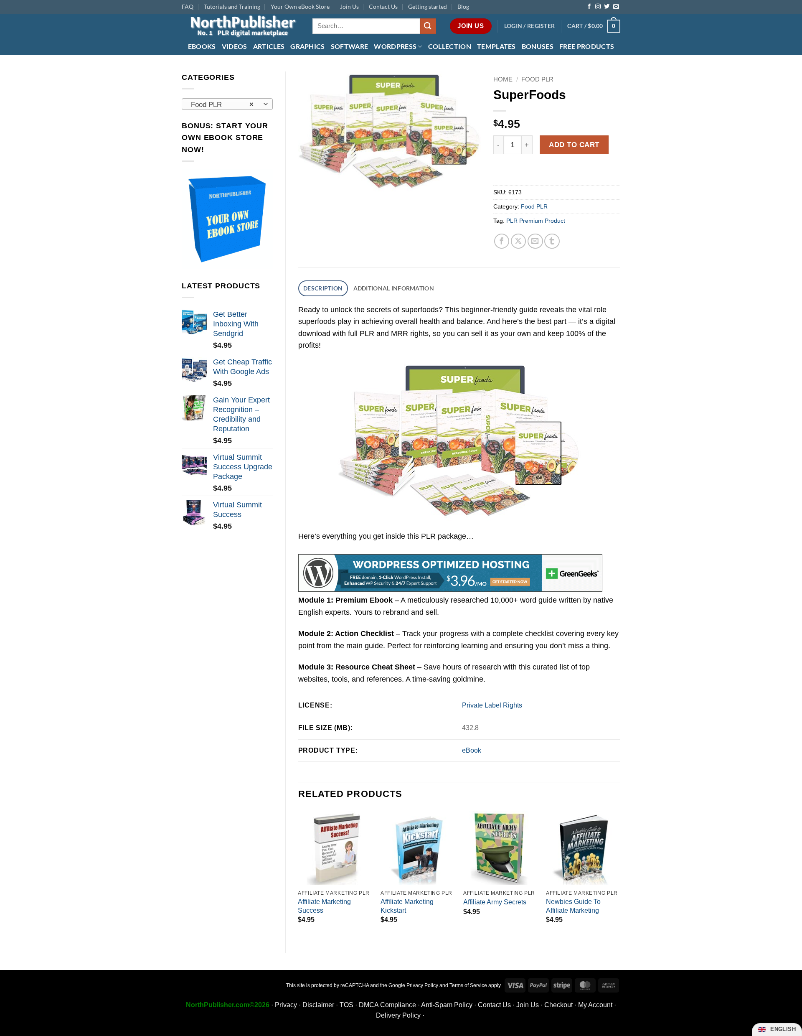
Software (349, 46)
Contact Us (383, 6)
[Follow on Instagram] (598, 7)
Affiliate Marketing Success (324, 906)
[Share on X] (518, 241)
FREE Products (586, 46)
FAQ (187, 6)
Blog (463, 6)
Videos (234, 46)
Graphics (307, 46)
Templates (496, 46)
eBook (471, 750)
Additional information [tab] (393, 288)
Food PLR (537, 79)
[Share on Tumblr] (552, 241)
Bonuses (537, 46)
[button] (529, 26)
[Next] (620, 875)
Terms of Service (468, 985)
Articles (269, 46)
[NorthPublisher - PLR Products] (241, 26)
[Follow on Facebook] (589, 7)
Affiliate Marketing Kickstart (407, 906)
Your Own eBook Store (300, 6)
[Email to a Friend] (535, 241)
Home (503, 79)
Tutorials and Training (232, 6)
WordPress (395, 46)
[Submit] (428, 26)
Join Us (349, 6)
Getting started (427, 6)
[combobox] (227, 104)
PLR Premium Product (535, 220)
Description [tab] (323, 288)
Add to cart (574, 144)
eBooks (202, 46)
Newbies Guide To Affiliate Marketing (573, 906)
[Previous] (298, 875)
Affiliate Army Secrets (494, 902)
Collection (449, 46)
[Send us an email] (616, 7)
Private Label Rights (492, 705)
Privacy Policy (422, 985)
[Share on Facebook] (502, 241)
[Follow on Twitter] (606, 7)
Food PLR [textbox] (222, 104)
